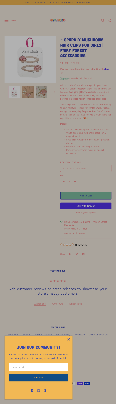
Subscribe (38, 377)
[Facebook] (32, 390)
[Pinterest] (45, 390)
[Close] (68, 339)
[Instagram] (38, 390)
